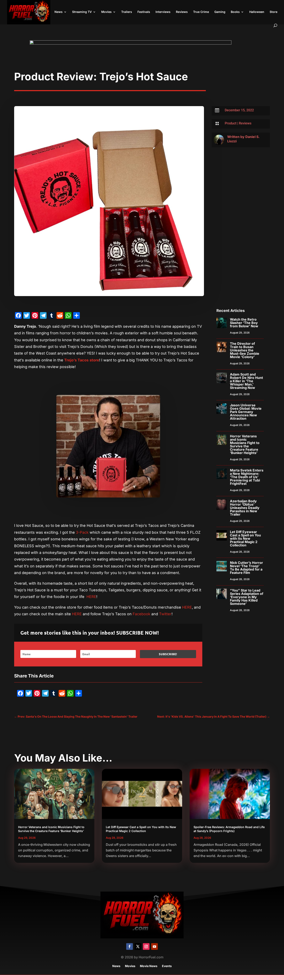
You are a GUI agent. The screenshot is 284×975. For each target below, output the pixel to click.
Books (235, 12)
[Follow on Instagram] (146, 946)
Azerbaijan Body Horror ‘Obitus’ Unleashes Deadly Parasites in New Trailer (244, 507)
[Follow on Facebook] (129, 946)
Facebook (141, 614)
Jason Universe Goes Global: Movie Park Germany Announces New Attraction (246, 412)
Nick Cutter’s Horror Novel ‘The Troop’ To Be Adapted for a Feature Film (246, 568)
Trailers (126, 12)
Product (230, 123)
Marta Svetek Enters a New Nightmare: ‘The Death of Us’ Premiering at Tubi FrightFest (246, 477)
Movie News (148, 966)
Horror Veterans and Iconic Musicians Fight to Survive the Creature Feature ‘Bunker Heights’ (244, 444)
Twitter (165, 614)
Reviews (182, 12)
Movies (106, 12)
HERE (91, 596)
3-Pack (82, 532)
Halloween (256, 12)
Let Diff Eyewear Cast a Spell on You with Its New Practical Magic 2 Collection (245, 538)
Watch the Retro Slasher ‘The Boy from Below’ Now (244, 322)
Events (167, 966)
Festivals (143, 12)
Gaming (219, 12)
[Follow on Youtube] (154, 946)
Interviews (163, 12)
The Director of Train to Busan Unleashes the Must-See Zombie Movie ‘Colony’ (244, 350)
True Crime (201, 12)
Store (273, 12)
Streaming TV (82, 12)
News (58, 12)
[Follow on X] (138, 946)
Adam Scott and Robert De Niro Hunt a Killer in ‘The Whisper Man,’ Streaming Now (246, 381)
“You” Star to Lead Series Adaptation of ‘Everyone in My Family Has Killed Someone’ (246, 597)
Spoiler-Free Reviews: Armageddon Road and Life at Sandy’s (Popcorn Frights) (229, 828)
